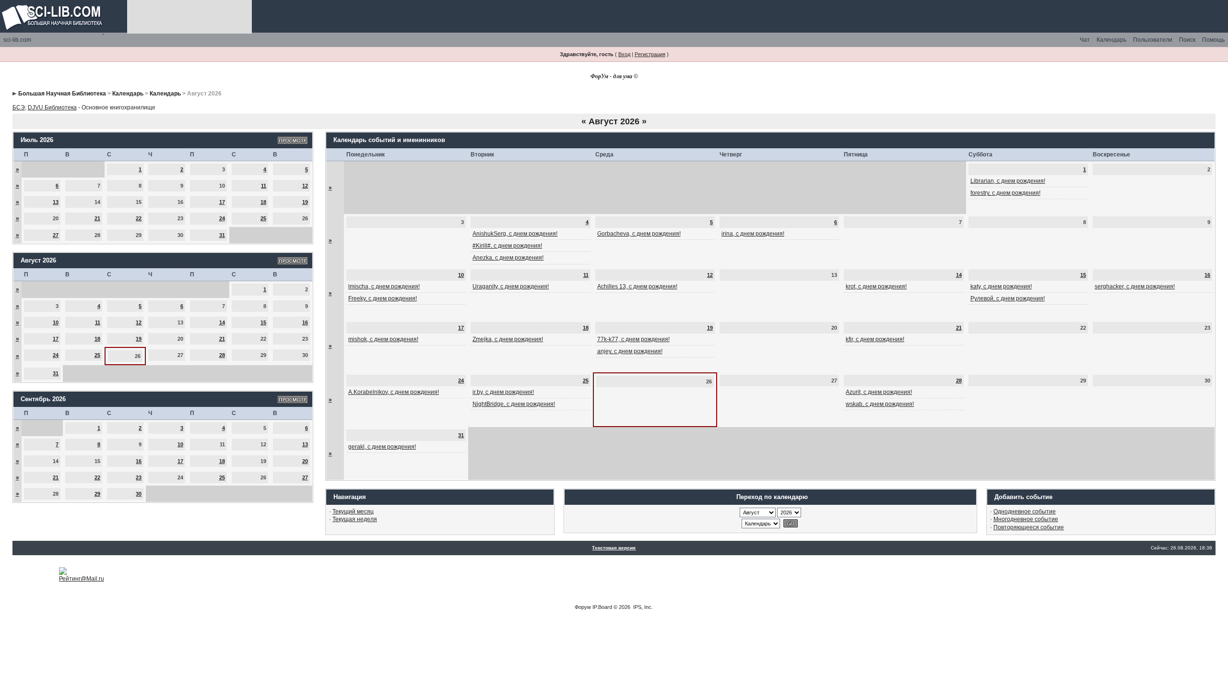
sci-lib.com (17, 39)
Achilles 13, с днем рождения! (637, 286)
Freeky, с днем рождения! (382, 298)
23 (139, 477)
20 (305, 461)
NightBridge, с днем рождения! (513, 404)
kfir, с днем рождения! (875, 339)
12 (305, 186)
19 (305, 202)
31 (222, 235)
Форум (583, 607)
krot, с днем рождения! (876, 286)
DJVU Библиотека (52, 107)
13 (56, 202)
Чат (1085, 39)
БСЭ (18, 107)
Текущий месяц (353, 511)
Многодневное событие (1025, 519)
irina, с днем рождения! (752, 233)
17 (222, 202)
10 (56, 322)
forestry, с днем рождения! (1005, 193)
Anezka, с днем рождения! (507, 257)
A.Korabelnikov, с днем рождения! (393, 392)
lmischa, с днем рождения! (384, 286)
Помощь (1213, 39)
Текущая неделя (354, 519)
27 (56, 235)
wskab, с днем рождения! (880, 404)
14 (222, 322)
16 (305, 322)
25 (263, 218)
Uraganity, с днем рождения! (510, 286)
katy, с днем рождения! (1001, 286)
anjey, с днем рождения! (629, 351)
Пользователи (1152, 39)
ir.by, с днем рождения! (503, 392)
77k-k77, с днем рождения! (633, 339)
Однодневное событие (1024, 511)
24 (222, 218)
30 (139, 494)
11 (263, 186)
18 (263, 202)
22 (139, 218)
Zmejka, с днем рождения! (507, 339)
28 (222, 355)
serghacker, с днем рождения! (1135, 286)
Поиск (1187, 39)
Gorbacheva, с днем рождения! (639, 233)
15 (263, 322)
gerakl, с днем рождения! (382, 446)
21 (97, 218)
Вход (624, 54)
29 (97, 494)
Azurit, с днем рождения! (879, 392)
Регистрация (650, 54)
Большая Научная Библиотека (62, 93)
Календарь (1111, 39)
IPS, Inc (642, 607)
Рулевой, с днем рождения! (1007, 298)
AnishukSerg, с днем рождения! (514, 233)
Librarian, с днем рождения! (1007, 181)
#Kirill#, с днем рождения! (507, 245)
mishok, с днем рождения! (383, 339)
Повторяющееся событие (1028, 527)
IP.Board (602, 607)
